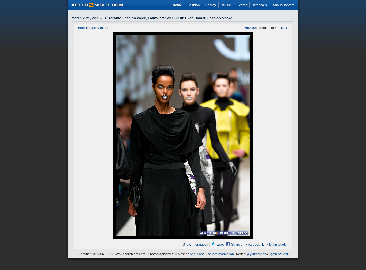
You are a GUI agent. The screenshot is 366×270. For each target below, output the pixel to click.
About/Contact (283, 5)
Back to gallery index (93, 28)
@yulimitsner (256, 254)
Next (284, 28)
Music (226, 5)
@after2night (278, 254)
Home (177, 5)
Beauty (210, 5)
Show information (195, 244)
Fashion (194, 5)
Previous (250, 28)
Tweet (219, 244)
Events (242, 5)
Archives (260, 5)
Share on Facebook (245, 244)
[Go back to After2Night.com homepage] (97, 4)
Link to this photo (274, 244)
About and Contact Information (212, 254)
